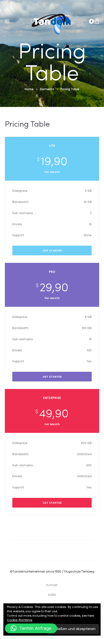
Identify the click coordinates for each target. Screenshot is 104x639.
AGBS (52, 595)
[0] (96, 21)
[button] (31, 628)
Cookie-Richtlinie (19, 620)
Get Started (52, 250)
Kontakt (52, 585)
